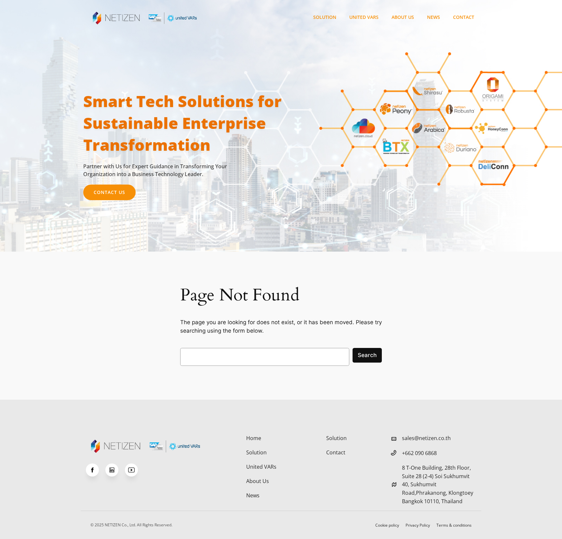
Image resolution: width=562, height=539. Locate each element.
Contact (463, 17)
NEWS (433, 17)
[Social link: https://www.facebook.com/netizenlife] (95, 470)
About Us (403, 17)
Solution (324, 17)
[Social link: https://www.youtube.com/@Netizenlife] (134, 470)
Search (367, 355)
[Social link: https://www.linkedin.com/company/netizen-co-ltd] (115, 470)
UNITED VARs (364, 17)
